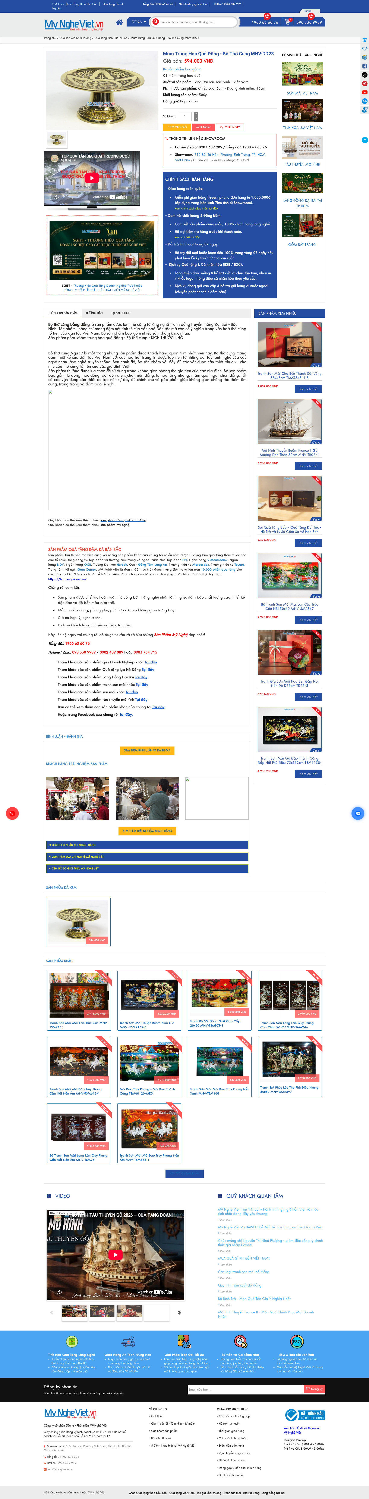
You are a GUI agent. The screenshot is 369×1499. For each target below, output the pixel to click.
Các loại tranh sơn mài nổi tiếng (243, 1272)
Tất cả (137, 22)
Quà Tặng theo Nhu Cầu (82, 4)
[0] (287, 25)
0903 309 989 (232, 4)
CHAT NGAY (232, 127)
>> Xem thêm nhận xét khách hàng (72, 845)
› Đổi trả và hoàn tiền (230, 1475)
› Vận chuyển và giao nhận (234, 1453)
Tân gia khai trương (209, 1493)
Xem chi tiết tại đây (187, 237)
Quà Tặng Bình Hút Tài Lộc (110, 38)
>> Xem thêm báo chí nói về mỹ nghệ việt (76, 857)
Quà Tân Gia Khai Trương (75, 38)
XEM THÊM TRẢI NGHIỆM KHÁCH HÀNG (147, 831)
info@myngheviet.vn (195, 4)
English (308, 11)
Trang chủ (50, 38)
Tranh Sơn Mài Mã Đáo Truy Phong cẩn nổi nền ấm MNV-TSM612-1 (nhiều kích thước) (76, 1093)
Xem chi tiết (309, 389)
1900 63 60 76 (164, 4)
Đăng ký (317, 1389)
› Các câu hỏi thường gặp (233, 1416)
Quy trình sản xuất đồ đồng (239, 1285)
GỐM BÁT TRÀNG (302, 245)
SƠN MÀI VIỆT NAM (302, 93)
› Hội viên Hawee (160, 1438)
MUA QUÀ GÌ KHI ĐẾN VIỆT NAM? (244, 1258)
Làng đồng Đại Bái (273, 1493)
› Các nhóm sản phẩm (163, 1431)
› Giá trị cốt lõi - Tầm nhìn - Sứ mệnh (172, 1423)
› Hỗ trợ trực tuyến (228, 1423)
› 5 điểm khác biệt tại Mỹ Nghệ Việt (172, 1445)
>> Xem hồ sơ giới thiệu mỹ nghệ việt (73, 868)
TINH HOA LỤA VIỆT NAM (302, 128)
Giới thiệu (58, 4)
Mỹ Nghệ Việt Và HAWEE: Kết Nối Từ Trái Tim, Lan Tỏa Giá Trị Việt (270, 1227)
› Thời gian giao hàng (230, 1431)
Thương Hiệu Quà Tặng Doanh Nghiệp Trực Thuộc (107, 286)
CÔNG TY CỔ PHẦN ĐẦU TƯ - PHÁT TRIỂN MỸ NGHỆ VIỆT (102, 290)
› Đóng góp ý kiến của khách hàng (239, 1468)
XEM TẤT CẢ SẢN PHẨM (184, 1173)
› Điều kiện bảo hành (230, 1445)
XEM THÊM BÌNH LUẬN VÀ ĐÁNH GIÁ (147, 750)
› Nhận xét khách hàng (231, 1460)
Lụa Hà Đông (251, 1493)
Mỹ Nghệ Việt (96, 1492)
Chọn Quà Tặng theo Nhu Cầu (148, 1493)
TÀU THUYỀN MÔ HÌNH (302, 164)
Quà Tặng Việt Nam (182, 1493)
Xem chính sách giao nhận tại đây (196, 208)
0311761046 (104, 1432)
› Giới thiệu (156, 1416)
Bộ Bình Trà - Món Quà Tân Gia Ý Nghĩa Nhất (254, 1299)
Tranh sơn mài (232, 1493)
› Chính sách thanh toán (232, 1438)
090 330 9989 (309, 22)
